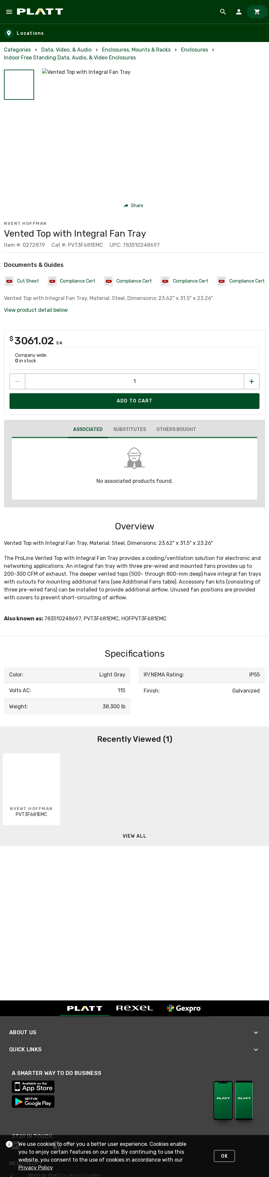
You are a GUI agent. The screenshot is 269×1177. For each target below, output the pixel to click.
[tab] (88, 430)
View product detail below (36, 310)
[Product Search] (223, 12)
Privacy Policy (35, 1168)
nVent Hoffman (25, 223)
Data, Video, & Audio (66, 50)
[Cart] (257, 11)
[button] (19, 85)
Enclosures (194, 50)
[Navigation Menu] (9, 12)
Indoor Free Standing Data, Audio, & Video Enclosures (70, 57)
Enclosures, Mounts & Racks (136, 50)
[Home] (41, 12)
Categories (17, 50)
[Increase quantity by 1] (251, 381)
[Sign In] (239, 12)
